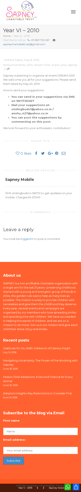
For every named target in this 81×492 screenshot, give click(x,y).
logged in (27, 238)
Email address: (14, 439)
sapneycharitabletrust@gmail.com (24, 44)
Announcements (14, 65)
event (55, 65)
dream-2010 (42, 65)
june (63, 65)
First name (11, 420)
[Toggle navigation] (73, 11)
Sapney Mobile (19, 179)
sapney (72, 65)
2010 (30, 65)
